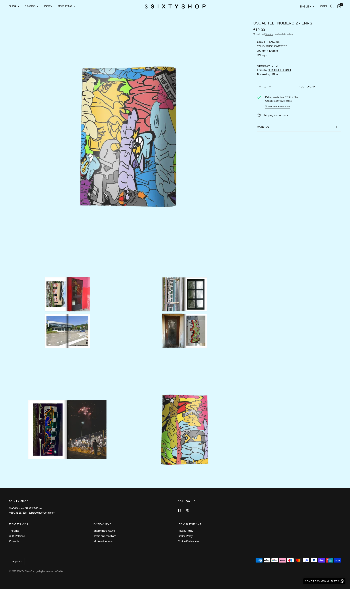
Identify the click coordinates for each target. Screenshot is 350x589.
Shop (12, 6)
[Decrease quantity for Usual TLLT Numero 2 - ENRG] (260, 86)
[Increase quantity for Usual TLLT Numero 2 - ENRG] (270, 86)
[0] (338, 6)
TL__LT (274, 65)
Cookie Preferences (188, 541)
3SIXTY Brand (17, 536)
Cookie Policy (185, 536)
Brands (30, 6)
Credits (59, 571)
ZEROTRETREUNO (279, 70)
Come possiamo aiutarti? (322, 581)
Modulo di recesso (103, 541)
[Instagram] (190, 510)
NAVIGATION (103, 523)
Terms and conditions (105, 536)
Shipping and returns (104, 530)
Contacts (14, 541)
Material (263, 126)
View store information (277, 106)
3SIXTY (48, 6)
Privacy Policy (185, 530)
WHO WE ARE (18, 523)
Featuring (65, 6)
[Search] (332, 6)
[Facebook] (182, 510)
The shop (14, 530)
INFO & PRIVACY (190, 523)
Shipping (269, 34)
